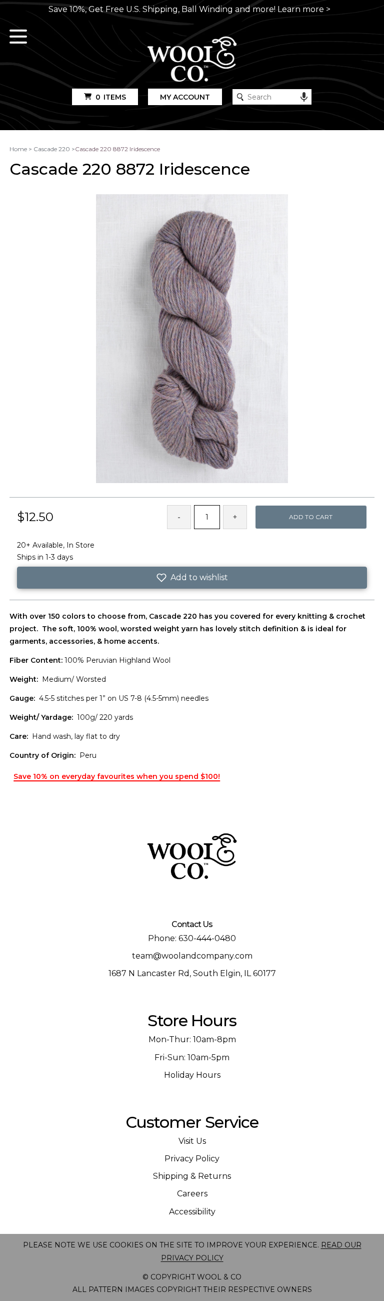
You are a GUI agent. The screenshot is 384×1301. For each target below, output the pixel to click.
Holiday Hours (192, 1075)
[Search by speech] (304, 97)
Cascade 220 (52, 149)
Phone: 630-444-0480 (192, 938)
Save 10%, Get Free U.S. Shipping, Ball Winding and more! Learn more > (189, 9)
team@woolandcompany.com (192, 956)
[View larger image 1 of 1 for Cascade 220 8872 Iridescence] (192, 339)
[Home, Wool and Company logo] (192, 60)
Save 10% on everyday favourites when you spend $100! (117, 776)
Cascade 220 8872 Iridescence (117, 149)
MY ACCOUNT (185, 97)
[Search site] (240, 97)
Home (18, 149)
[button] (192, 578)
